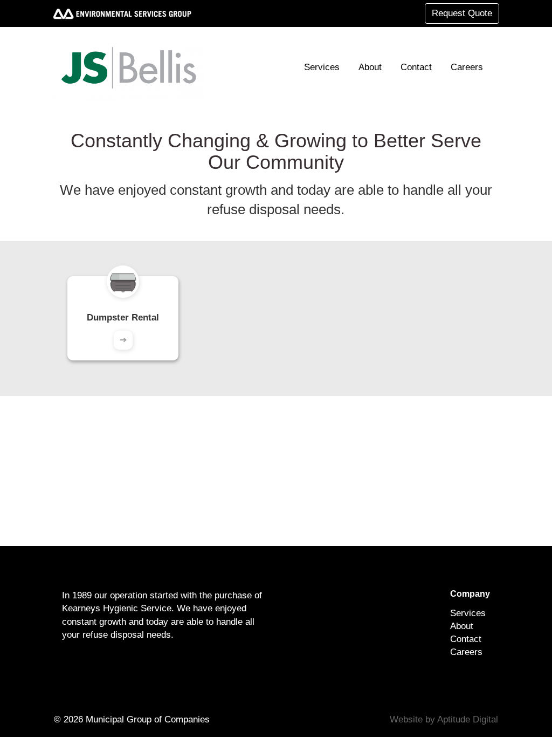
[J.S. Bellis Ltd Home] (133, 67)
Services (322, 67)
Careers (467, 67)
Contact (416, 67)
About (370, 67)
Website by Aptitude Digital (444, 719)
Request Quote (462, 13)
